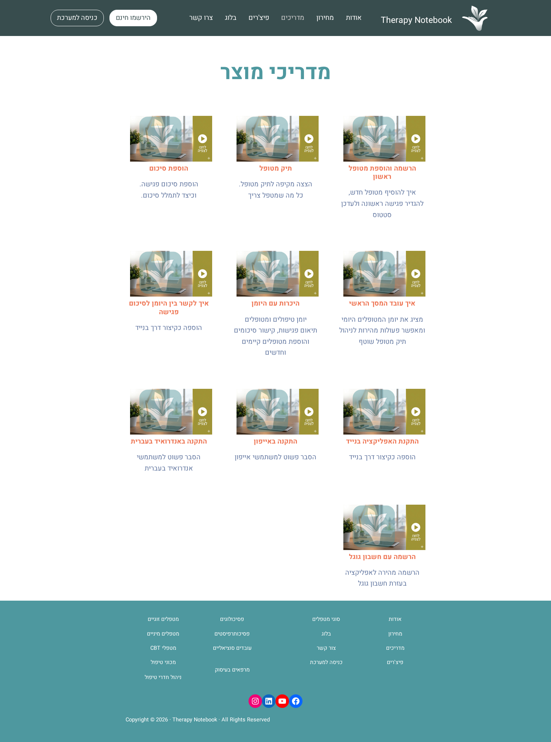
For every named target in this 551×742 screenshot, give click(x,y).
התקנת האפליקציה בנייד (382, 441)
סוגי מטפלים (326, 619)
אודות (395, 619)
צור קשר (326, 648)
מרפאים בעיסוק (232, 670)
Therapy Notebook (416, 20)
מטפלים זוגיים (163, 619)
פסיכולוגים (232, 619)
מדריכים (395, 648)
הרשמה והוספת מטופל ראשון (382, 172)
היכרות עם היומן (275, 303)
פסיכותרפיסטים (232, 634)
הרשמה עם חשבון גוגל (382, 557)
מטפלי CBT (163, 648)
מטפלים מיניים (163, 634)
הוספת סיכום (168, 168)
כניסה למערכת (326, 662)
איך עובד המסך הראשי (382, 303)
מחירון (395, 634)
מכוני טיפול (163, 662)
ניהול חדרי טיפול (163, 677)
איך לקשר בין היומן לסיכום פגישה (169, 307)
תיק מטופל (275, 168)
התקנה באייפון (275, 441)
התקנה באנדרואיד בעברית (169, 441)
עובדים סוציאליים (232, 648)
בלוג (326, 634)
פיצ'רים (395, 662)
